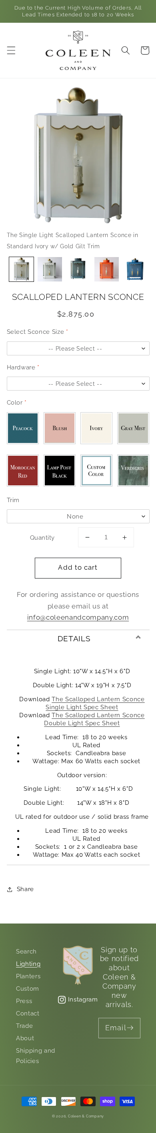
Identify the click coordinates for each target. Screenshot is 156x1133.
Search (26, 951)
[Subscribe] (130, 1027)
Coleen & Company (86, 1116)
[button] (10, 50)
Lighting (28, 963)
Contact (28, 1013)
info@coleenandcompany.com (78, 617)
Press (24, 1001)
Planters (28, 976)
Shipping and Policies (35, 1056)
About (25, 1038)
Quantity (42, 537)
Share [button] (25, 889)
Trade (24, 1025)
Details (74, 638)
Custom (27, 988)
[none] (21, 269)
